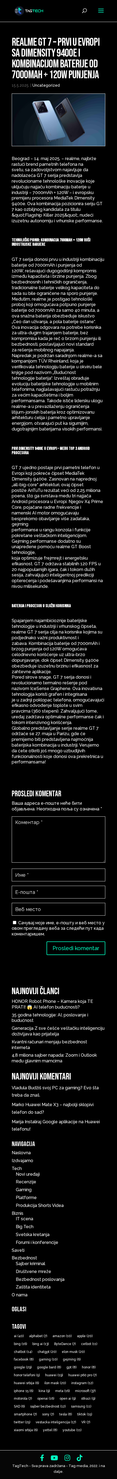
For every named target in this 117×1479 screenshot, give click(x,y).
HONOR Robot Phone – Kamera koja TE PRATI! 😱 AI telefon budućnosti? (52, 1004)
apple (85, 1336)
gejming (72, 1359)
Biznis (17, 1213)
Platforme (26, 1197)
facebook (23, 1359)
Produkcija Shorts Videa (40, 1205)
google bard (49, 1367)
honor (89, 1367)
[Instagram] (67, 1458)
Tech (17, 1168)
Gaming (24, 1189)
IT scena (24, 1218)
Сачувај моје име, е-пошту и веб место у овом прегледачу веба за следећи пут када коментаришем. (58, 928)
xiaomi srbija (26, 1430)
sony (48, 1414)
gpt (71, 1367)
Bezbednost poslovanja (40, 1279)
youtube (72, 1430)
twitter (22, 1422)
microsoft (85, 1391)
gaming (48, 1359)
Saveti (18, 1250)
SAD (19, 1406)
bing (20, 1344)
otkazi (88, 1398)
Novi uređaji (28, 1174)
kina (44, 1391)
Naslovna (21, 1152)
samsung (81, 1406)
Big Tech (24, 1226)
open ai (68, 1398)
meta (62, 1391)
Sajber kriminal (30, 1263)
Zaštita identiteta (33, 1287)
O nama (19, 1294)
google (23, 1367)
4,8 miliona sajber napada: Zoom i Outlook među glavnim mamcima (54, 1058)
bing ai (40, 1344)
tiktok (84, 1414)
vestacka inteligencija (56, 1422)
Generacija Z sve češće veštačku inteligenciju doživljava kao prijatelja (58, 1031)
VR (85, 1422)
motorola (23, 1398)
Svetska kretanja (33, 1234)
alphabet (38, 1336)
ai (19, 1336)
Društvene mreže (33, 1271)
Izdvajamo (22, 1160)
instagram (82, 1383)
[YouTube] (54, 1458)
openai (45, 1398)
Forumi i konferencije (37, 1242)
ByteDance (65, 1344)
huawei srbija (26, 1383)
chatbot (23, 1352)
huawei (54, 1375)
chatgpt (47, 1352)
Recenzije (26, 1181)
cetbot (89, 1344)
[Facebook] (42, 1458)
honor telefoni (27, 1375)
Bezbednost (24, 1257)
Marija (18, 1121)
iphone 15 (23, 1391)
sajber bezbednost (48, 1406)
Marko (18, 1104)
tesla (65, 1414)
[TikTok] (79, 1458)
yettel (50, 1430)
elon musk (73, 1352)
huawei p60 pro (82, 1375)
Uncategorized (46, 85)
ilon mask (55, 1383)
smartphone (25, 1414)
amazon (62, 1336)
